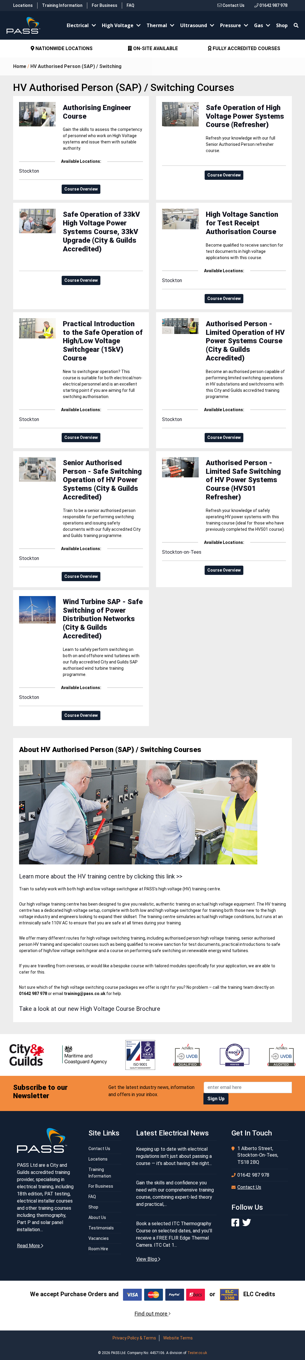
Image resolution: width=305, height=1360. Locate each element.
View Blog (147, 1259)
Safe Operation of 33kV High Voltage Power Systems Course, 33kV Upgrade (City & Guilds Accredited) (101, 231)
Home (19, 66)
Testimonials (101, 1228)
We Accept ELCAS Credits (247, 48)
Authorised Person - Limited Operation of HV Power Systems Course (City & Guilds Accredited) (245, 341)
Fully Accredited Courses (154, 48)
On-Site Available (64, 48)
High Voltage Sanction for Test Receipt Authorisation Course (242, 223)
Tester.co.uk (197, 1353)
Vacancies (98, 1238)
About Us (97, 1217)
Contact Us (233, 5)
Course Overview (81, 189)
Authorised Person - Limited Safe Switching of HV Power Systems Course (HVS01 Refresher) (243, 480)
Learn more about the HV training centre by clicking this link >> (100, 876)
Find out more (152, 1314)
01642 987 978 (273, 5)
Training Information (62, 5)
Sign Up (216, 1098)
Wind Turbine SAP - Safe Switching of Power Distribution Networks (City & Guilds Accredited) (103, 619)
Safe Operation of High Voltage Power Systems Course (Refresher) (245, 116)
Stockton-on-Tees (181, 552)
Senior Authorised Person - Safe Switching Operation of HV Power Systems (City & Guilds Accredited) (102, 480)
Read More (29, 1245)
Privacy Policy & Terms (134, 1338)
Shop (282, 25)
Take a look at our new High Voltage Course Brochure (89, 1008)
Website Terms (178, 1338)
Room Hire (98, 1248)
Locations (23, 5)
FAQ (130, 5)
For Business (104, 5)
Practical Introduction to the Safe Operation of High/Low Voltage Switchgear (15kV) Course (103, 341)
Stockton (29, 171)
